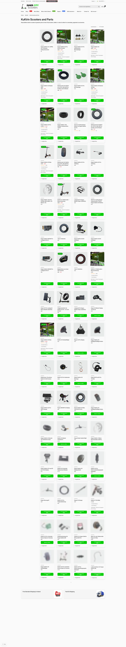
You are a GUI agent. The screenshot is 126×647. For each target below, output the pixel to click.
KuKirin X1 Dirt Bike (95, 500)
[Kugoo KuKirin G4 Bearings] (81, 367)
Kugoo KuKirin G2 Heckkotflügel (45, 567)
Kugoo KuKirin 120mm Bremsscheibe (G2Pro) (96, 439)
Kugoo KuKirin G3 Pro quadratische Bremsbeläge (79, 48)
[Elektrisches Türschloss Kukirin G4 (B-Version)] (47, 367)
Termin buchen (28, 1)
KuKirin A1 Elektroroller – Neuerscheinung (63, 200)
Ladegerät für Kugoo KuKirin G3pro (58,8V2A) (80, 200)
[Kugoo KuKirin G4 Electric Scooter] (97, 76)
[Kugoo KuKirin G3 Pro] (47, 115)
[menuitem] (23, 1)
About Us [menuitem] (79, 11)
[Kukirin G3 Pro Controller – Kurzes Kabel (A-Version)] (47, 526)
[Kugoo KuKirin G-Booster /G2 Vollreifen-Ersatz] (47, 428)
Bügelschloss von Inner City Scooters (62, 270)
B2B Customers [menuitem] (70, 11)
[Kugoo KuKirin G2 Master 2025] (47, 76)
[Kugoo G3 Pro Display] (81, 330)
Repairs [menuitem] (59, 11)
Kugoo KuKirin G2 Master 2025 (47, 86)
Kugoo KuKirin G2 (95, 46)
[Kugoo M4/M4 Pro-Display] (64, 398)
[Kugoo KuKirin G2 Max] (47, 152)
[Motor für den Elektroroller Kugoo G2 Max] (97, 526)
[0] (104, 6)
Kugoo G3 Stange (78, 500)
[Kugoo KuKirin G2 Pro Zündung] (81, 152)
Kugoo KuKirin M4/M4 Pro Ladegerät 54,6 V (47, 239)
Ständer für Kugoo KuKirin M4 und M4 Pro (80, 537)
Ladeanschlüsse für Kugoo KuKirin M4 (97, 567)
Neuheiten (23, 1)
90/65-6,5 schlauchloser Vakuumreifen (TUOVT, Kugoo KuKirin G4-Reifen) (97, 201)
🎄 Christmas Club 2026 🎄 (52, 1)
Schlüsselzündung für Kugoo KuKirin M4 (62, 537)
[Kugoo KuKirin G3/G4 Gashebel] (81, 229)
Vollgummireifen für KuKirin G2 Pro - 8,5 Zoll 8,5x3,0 (63, 309)
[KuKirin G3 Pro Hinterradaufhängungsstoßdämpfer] (97, 458)
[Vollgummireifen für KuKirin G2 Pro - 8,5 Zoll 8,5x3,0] (64, 298)
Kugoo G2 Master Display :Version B (97, 308)
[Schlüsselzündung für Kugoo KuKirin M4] (64, 526)
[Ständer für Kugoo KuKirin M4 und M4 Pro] (81, 526)
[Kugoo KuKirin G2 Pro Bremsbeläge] (81, 76)
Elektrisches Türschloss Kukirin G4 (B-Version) (46, 378)
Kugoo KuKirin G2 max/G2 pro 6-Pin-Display (47, 469)
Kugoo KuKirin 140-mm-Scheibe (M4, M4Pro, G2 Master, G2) (46, 201)
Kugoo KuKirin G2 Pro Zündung (79, 163)
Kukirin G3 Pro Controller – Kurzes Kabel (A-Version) (47, 537)
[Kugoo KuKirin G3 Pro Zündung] (97, 152)
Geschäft (26, 15)
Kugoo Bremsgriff (45, 500)
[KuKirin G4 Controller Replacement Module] (64, 458)
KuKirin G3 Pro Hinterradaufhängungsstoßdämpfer (97, 470)
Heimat (22, 15)
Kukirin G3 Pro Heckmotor (63, 377)
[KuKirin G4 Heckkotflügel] (64, 330)
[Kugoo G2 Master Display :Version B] (97, 298)
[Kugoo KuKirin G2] (97, 37)
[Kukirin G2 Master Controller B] (64, 428)
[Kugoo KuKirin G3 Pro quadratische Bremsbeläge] (81, 37)
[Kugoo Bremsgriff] (47, 490)
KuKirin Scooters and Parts (34, 15)
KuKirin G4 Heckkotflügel (63, 340)
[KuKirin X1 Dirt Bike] (97, 490)
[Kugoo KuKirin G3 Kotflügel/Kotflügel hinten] (97, 330)
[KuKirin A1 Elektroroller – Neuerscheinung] (64, 190)
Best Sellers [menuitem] (36, 11)
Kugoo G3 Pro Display (79, 340)
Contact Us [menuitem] (86, 11)
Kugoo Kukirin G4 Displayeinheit (78, 469)
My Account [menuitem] (93, 11)
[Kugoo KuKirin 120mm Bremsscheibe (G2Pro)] (97, 428)
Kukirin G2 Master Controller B (61, 439)
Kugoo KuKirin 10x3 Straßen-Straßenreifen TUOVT (62, 126)
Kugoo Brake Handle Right (80, 438)
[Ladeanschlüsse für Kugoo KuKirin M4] (97, 557)
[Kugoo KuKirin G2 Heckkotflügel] (47, 557)
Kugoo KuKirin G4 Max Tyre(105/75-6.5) (79, 408)
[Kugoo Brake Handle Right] (81, 428)
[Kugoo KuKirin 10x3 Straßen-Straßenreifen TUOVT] (64, 115)
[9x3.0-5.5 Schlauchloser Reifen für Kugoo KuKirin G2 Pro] (81, 115)
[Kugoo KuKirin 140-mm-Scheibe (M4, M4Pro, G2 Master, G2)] (47, 190)
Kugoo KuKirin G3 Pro (46, 124)
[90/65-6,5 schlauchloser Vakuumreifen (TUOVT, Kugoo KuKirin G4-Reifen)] (97, 190)
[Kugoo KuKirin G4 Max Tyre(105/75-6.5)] (81, 398)
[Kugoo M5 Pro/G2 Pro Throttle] (97, 367)
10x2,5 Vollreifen (61, 238)
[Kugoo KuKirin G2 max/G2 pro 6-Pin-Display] (47, 458)
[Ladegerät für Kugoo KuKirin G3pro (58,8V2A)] (81, 190)
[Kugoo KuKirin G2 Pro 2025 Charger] (47, 398)
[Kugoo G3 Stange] (81, 490)
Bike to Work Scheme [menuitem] (46, 11)
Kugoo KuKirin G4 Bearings (78, 378)
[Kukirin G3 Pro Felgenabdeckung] (64, 490)
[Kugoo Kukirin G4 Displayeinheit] (81, 458)
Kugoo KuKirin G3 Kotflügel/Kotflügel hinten (97, 340)
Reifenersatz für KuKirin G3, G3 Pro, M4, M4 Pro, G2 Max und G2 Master (63, 87)
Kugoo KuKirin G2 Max (46, 162)
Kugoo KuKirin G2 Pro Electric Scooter (62, 47)
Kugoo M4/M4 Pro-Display (63, 407)
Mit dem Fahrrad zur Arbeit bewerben (39, 1)
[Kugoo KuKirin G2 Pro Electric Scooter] (64, 37)
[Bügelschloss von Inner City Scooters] (64, 259)
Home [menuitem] (22, 11)
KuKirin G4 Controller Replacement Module (62, 469)
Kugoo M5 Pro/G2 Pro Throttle (96, 378)
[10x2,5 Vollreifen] (64, 229)
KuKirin (42, 45)
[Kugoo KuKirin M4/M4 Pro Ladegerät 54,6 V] (47, 229)
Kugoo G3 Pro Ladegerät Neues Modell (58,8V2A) (46, 308)
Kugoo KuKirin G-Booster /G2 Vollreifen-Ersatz (46, 439)
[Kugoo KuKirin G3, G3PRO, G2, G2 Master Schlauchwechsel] (47, 37)
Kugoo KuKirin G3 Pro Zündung (96, 163)
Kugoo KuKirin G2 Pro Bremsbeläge (79, 86)
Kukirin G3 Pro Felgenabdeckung (61, 501)
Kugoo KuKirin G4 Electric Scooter (97, 86)
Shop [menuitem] (27, 11)
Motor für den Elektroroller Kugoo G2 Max (97, 537)
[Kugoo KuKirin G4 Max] (47, 330)
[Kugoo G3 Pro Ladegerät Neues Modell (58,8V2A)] (47, 298)
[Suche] (99, 6)
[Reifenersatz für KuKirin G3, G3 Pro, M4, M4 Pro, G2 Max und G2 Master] (64, 76)
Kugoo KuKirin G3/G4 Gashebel (79, 239)
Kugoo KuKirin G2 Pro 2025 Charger (46, 408)
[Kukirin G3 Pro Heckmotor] (64, 367)
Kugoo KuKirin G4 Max (46, 340)
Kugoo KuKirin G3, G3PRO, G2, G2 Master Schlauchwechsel (47, 48)
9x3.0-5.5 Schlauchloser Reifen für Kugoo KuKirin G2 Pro (80, 126)
